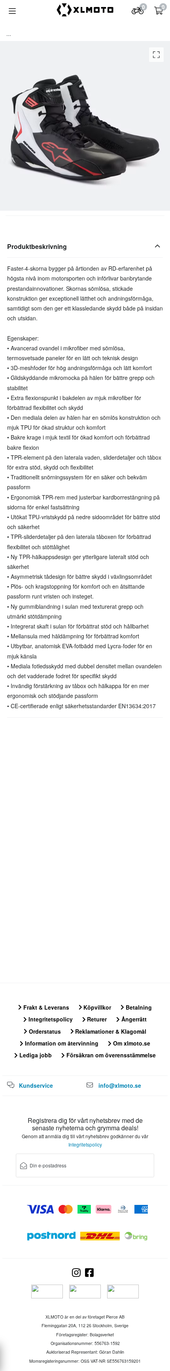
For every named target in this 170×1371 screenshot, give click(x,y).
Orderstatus (44, 1031)
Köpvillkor (96, 1007)
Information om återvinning (60, 1043)
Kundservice (36, 1085)
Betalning (138, 1007)
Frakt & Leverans (45, 1007)
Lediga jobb (35, 1055)
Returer (96, 1019)
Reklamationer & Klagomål (110, 1031)
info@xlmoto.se (119, 1085)
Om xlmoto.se (130, 1043)
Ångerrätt (133, 1019)
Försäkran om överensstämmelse (110, 1055)
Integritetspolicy (50, 1019)
